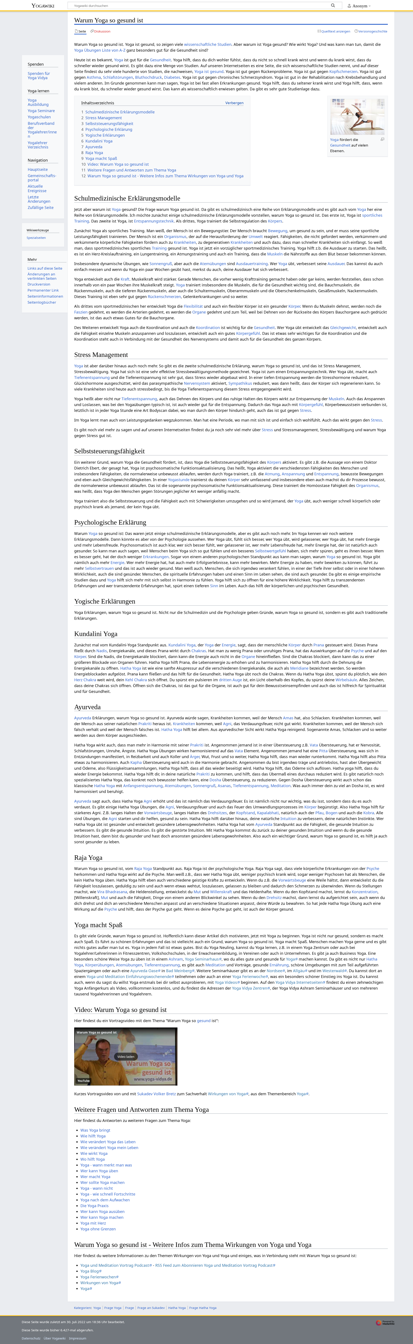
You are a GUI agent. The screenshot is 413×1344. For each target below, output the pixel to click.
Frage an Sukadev (151, 1307)
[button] (125, 1056)
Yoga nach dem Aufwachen (105, 1199)
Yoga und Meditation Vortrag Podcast (114, 1265)
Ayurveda (82, 717)
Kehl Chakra (136, 679)
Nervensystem (197, 383)
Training (159, 248)
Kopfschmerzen (343, 71)
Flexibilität (193, 306)
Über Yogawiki (55, 1338)
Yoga (118, 59)
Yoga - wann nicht (96, 1188)
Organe (199, 312)
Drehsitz (274, 897)
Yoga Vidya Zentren (249, 988)
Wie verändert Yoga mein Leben (109, 1147)
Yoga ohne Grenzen (98, 1228)
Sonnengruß (160, 263)
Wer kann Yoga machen (101, 1217)
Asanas (224, 785)
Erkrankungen (156, 556)
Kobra (368, 812)
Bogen (331, 812)
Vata (314, 745)
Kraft (125, 279)
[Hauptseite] (43, 32)
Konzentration (365, 891)
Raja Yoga (143, 868)
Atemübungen (213, 263)
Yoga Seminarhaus (202, 959)
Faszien (81, 312)
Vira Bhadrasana (112, 891)
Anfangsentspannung (143, 785)
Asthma (94, 77)
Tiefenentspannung (92, 377)
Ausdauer (336, 263)
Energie (117, 562)
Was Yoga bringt (95, 1130)
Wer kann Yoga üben (99, 1170)
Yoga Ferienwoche (248, 976)
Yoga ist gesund (208, 71)
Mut (197, 891)
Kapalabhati (268, 812)
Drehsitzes (217, 812)
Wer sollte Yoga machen (102, 1182)
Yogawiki (42, 5)
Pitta (323, 750)
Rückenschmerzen (164, 296)
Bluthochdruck (148, 77)
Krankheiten (185, 242)
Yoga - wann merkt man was (106, 1165)
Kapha (136, 762)
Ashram (176, 959)
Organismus (175, 236)
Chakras (198, 650)
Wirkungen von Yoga (227, 1093)
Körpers (275, 221)
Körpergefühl (248, 333)
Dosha (215, 779)
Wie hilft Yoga (93, 1136)
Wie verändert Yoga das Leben (108, 1141)
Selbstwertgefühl (270, 550)
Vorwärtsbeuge (158, 812)
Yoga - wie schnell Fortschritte (107, 1194)
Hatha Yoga (130, 668)
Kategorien (82, 1307)
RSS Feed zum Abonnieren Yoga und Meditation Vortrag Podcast (214, 1265)
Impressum (77, 1338)
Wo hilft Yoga (92, 1159)
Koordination (208, 327)
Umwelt (256, 236)
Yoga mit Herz (93, 1223)
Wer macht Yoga (95, 1176)
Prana (318, 644)
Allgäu (299, 970)
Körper (294, 306)
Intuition (288, 818)
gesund (204, 1020)
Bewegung (277, 230)
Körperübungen (99, 964)
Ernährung (279, 964)
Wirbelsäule (346, 679)
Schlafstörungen (118, 77)
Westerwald (333, 970)
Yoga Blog (89, 1271)
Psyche (357, 650)
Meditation (281, 785)
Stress (305, 410)
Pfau (319, 812)
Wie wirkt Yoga (94, 1153)
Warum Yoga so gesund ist (97, 1032)
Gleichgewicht (343, 327)
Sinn (214, 585)
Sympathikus (240, 383)
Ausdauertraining (252, 263)
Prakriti (145, 723)
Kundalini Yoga (182, 644)
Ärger (194, 756)
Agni (227, 723)
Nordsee (274, 970)
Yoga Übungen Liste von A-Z (99, 50)
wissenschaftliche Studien (207, 44)
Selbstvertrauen (99, 568)
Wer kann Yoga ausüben (102, 1211)
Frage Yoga (113, 1307)
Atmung (272, 473)
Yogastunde (179, 479)
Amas (288, 717)
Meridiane (299, 668)
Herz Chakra (85, 679)
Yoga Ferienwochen (98, 1276)
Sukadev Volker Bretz (156, 1093)
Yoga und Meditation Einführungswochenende (129, 976)
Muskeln (275, 253)
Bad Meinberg (179, 970)
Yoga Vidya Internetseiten (299, 982)
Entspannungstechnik (154, 221)
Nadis (101, 650)
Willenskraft (221, 891)
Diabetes (172, 77)
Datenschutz (31, 1338)
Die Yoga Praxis (94, 1205)
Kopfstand (245, 812)
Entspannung (326, 473)
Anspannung (293, 473)
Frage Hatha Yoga (203, 1307)
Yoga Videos (226, 982)
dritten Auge (230, 679)
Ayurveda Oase (144, 970)
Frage (129, 1307)
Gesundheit (160, 59)
